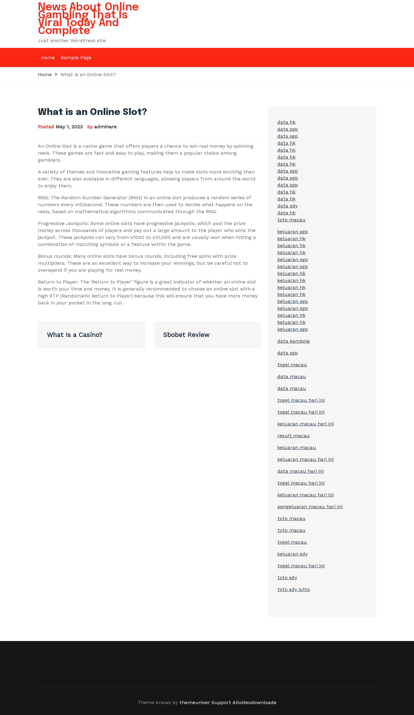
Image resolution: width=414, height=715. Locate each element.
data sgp (287, 129)
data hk (286, 122)
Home (48, 57)
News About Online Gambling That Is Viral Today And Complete (88, 19)
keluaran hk (291, 238)
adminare (105, 126)
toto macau (291, 220)
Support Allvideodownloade (244, 702)
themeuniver (194, 702)
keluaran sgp (292, 231)
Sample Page (76, 57)
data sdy (287, 206)
